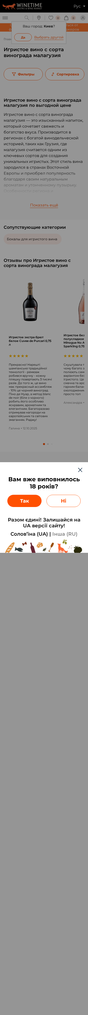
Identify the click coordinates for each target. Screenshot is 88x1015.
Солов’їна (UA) (29, 534)
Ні (63, 501)
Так (24, 501)
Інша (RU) (64, 534)
